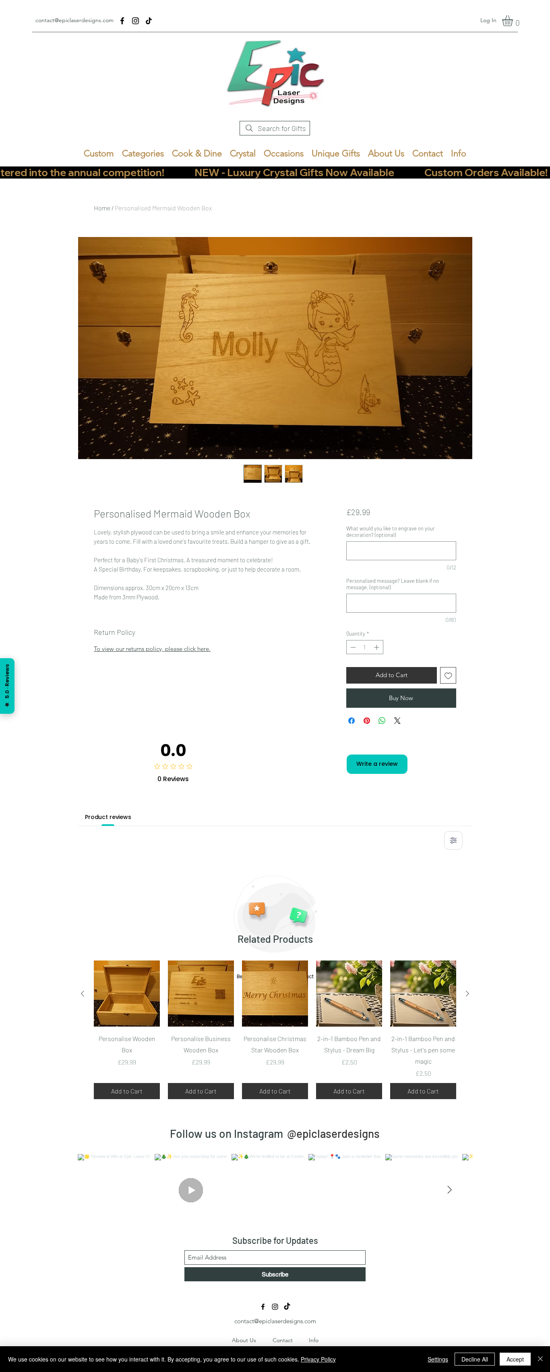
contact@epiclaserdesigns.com (74, 20)
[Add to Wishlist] (448, 675)
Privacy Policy (318, 1359)
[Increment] (377, 647)
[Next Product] (467, 993)
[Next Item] (449, 1190)
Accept (515, 1359)
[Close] (540, 1359)
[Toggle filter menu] (453, 840)
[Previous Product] (82, 993)
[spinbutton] (364, 647)
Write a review (377, 764)
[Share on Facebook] (351, 720)
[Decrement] (352, 647)
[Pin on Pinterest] (367, 720)
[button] (513, 20)
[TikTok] (148, 20)
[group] (275, 1029)
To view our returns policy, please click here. (152, 649)
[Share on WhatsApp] (382, 720)
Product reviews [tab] (108, 817)
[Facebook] (122, 20)
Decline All (474, 1359)
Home (102, 208)
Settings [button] (438, 1359)
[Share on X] (397, 720)
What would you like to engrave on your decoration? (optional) (390, 531)
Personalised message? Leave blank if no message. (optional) (392, 584)
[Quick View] (127, 993)
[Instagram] (135, 20)
